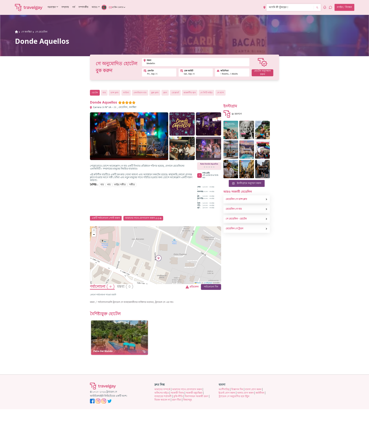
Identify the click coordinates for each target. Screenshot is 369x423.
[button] (159, 258)
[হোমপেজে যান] (29, 7)
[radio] (120, 102)
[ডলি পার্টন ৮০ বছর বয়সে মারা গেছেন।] (246, 130)
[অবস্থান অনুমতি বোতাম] (264, 7)
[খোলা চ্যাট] (330, 7)
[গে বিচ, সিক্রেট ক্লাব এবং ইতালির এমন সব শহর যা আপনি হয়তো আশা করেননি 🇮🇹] (230, 130)
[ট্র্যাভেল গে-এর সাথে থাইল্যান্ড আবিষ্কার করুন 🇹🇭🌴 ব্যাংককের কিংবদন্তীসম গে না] (262, 130)
